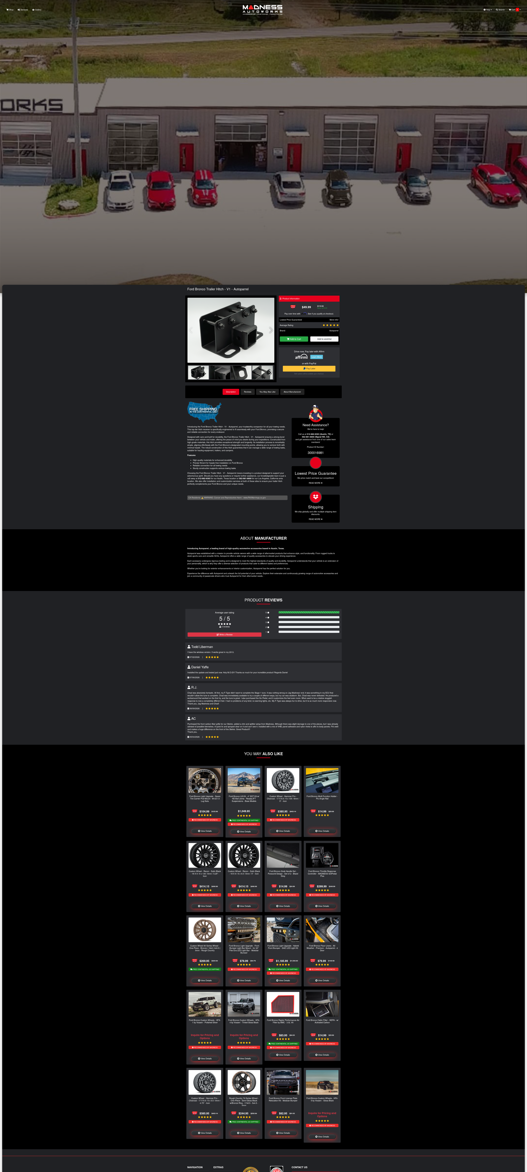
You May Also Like (267, 391)
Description (231, 391)
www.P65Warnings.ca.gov (254, 497)
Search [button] (501, 9)
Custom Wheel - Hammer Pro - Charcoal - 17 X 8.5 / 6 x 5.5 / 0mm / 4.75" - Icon (205, 1100)
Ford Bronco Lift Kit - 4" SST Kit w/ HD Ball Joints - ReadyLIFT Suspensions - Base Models (244, 798)
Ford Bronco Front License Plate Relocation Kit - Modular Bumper (283, 1099)
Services (24, 9)
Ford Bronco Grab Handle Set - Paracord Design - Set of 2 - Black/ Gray (283, 873)
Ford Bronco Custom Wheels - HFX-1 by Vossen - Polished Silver (205, 1021)
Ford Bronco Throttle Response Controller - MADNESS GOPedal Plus (322, 873)
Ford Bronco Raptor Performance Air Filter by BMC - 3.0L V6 (283, 1021)
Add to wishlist (324, 339)
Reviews (247, 391)
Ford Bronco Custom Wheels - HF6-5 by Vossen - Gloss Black (322, 1099)
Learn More (317, 356)
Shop (11, 9)
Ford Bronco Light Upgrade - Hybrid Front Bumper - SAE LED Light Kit (283, 946)
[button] (271, 330)
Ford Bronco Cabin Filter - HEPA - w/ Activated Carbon (322, 1021)
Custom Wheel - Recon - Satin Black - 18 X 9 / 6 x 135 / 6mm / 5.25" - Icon (205, 873)
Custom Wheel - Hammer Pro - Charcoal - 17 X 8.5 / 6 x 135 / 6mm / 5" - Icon (283, 798)
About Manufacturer (292, 391)
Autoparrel (333, 330)
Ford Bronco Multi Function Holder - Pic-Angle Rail (322, 797)
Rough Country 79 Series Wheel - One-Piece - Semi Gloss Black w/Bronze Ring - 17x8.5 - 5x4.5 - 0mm (244, 1102)
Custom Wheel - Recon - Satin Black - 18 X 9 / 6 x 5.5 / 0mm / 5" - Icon (244, 872)
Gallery (38, 9)
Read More (315, 482)
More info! (334, 319)
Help (488, 9)
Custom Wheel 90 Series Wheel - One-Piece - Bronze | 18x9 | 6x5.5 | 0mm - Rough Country (204, 948)
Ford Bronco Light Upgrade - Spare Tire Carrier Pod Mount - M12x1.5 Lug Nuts (204, 798)
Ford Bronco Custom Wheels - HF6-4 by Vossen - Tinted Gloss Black (244, 1021)
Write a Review (225, 634)
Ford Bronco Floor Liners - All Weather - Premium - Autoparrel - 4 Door (322, 948)
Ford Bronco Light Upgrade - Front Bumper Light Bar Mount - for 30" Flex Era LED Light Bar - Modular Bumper (244, 949)
